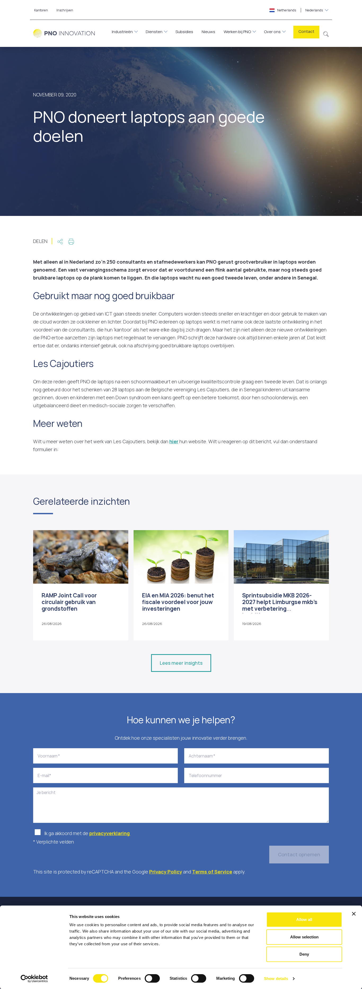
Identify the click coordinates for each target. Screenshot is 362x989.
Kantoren (41, 10)
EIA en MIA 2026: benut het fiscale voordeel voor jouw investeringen (178, 602)
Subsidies (184, 31)
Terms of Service (212, 871)
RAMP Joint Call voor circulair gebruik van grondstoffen (69, 602)
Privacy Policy (165, 871)
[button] (326, 33)
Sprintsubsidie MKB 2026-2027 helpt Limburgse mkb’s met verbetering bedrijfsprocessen (279, 605)
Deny (304, 954)
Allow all (304, 919)
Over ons (272, 31)
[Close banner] (354, 914)
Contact (306, 31)
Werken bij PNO (237, 31)
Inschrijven (64, 10)
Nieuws (208, 31)
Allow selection (304, 937)
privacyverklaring (109, 833)
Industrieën (122, 31)
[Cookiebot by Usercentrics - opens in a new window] (34, 979)
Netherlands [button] (300, 10)
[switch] (152, 978)
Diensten (154, 31)
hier (173, 441)
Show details (276, 978)
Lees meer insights (181, 663)
